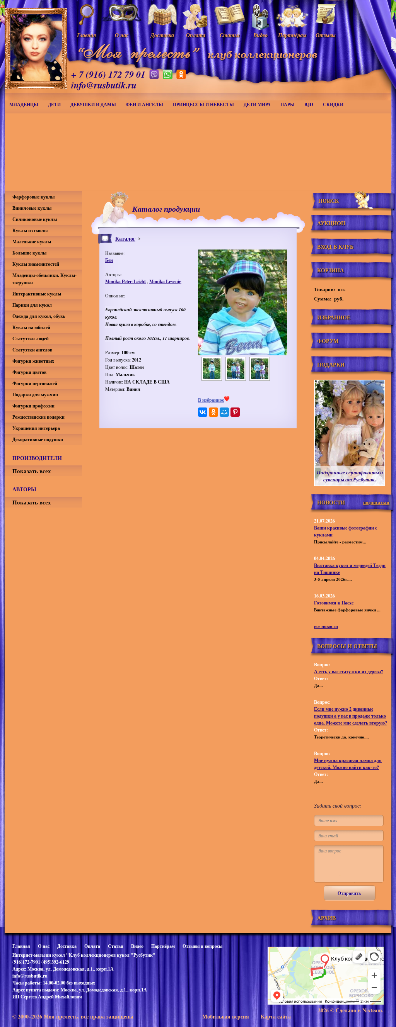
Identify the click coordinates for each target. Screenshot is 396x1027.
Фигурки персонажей (34, 383)
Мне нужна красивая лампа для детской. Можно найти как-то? (348, 764)
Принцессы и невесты (203, 104)
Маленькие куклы (31, 241)
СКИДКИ (333, 104)
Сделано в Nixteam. (360, 1010)
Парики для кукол (32, 305)
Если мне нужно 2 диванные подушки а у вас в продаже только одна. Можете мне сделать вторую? (350, 716)
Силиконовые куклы (34, 219)
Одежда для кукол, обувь (38, 316)
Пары (287, 104)
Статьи (115, 946)
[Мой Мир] (224, 412)
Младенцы (23, 104)
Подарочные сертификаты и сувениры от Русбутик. (350, 476)
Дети (54, 104)
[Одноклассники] (213, 412)
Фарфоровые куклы (33, 197)
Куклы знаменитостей (35, 264)
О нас (44, 946)
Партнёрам (163, 946)
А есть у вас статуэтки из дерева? (348, 671)
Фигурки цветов (29, 372)
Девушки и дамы (93, 104)
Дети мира (257, 104)
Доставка (67, 946)
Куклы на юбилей (31, 327)
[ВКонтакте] (202, 412)
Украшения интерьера (36, 428)
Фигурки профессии (33, 405)
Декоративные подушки (37, 439)
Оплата (92, 946)
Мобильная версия (225, 1016)
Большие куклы (29, 253)
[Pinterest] (235, 412)
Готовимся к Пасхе (333, 602)
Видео (137, 946)
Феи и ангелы (144, 104)
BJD (308, 104)
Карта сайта (276, 1016)
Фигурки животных (33, 361)
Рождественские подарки (38, 417)
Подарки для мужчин (35, 394)
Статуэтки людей (30, 338)
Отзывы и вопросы (202, 946)
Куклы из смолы (30, 230)
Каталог (125, 238)
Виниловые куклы (31, 208)
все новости (326, 626)
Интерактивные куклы (36, 293)
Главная (21, 946)
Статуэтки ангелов (32, 349)
